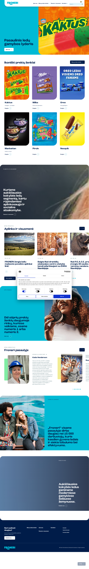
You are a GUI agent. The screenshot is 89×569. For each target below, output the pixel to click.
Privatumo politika (66, 532)
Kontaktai (53, 527)
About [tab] (62, 275)
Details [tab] (44, 275)
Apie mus (41, 527)
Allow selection (44, 296)
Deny (27, 296)
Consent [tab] (26, 275)
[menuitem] (36, 3)
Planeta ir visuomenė (44, 531)
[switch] (37, 291)
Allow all (62, 296)
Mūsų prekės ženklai (32, 527)
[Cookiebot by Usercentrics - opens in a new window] (65, 272)
